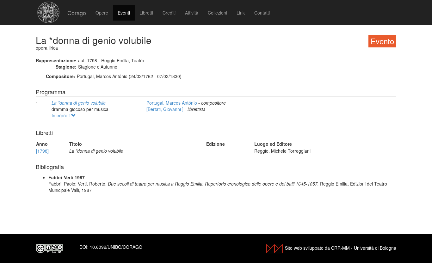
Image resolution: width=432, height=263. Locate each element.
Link (241, 12)
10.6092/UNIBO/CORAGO (116, 247)
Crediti (169, 12)
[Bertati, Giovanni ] (165, 109)
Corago (76, 13)
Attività (191, 12)
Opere (102, 12)
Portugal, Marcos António (172, 103)
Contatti (262, 12)
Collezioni (217, 12)
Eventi (124, 12)
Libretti (146, 12)
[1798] (42, 151)
